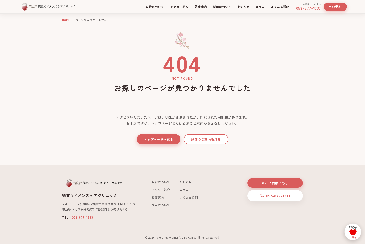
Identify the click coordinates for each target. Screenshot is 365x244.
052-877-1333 (82, 217)
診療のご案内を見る (206, 139)
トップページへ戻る (158, 139)
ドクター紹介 (179, 7)
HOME (66, 20)
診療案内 (201, 7)
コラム (260, 7)
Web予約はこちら (275, 183)
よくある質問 (280, 7)
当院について (155, 7)
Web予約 (335, 6)
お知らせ (243, 7)
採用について (222, 7)
